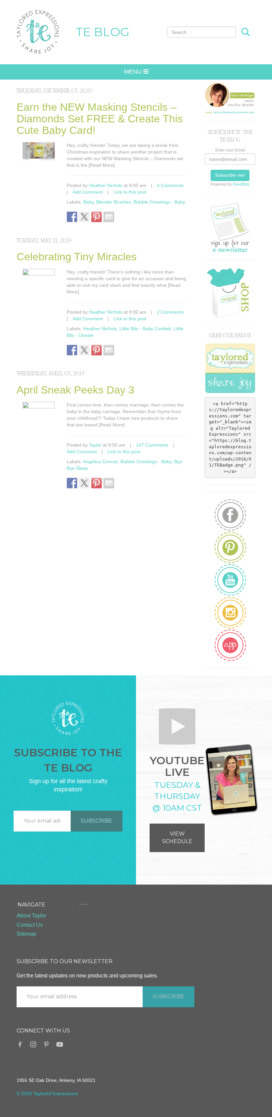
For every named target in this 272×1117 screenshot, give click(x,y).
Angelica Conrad (100, 461)
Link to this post (129, 192)
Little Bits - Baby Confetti (145, 328)
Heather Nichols (105, 185)
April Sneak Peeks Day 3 (75, 390)
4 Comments (170, 185)
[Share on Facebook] (72, 217)
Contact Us (30, 925)
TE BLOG (102, 32)
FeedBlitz (241, 184)
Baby (88, 202)
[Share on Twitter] (84, 217)
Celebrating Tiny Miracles (77, 257)
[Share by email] (108, 217)
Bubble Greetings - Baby (159, 202)
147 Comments (152, 445)
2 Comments (170, 312)
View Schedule (177, 837)
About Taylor (31, 915)
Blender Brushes (113, 202)
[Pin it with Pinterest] (96, 217)
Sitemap (26, 934)
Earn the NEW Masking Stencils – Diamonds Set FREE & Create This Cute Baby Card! (100, 118)
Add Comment (88, 192)
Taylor (95, 445)
